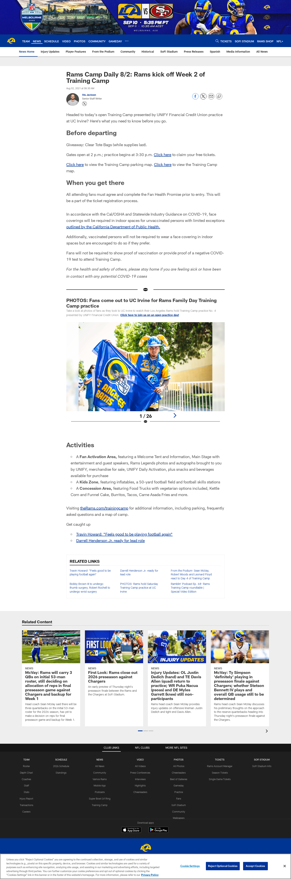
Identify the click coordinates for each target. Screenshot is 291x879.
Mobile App (100, 785)
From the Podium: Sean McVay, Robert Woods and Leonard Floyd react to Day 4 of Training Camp (191, 574)
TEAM (26, 759)
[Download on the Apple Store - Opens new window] (131, 830)
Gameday (179, 785)
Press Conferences (140, 772)
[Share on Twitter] (203, 98)
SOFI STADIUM (262, 759)
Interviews (140, 779)
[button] (140, 730)
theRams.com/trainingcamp (104, 508)
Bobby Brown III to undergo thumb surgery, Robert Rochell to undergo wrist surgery (90, 587)
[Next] (174, 415)
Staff (26, 785)
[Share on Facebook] (195, 98)
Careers (26, 811)
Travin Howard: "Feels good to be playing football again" (124, 534)
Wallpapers (178, 817)
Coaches (26, 779)
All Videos (140, 766)
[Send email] (211, 98)
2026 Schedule (61, 766)
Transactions (26, 805)
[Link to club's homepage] (11, 40)
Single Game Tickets (220, 779)
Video (140, 759)
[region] (145, 866)
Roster (26, 766)
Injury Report (26, 798)
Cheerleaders (140, 792)
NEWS (99, 759)
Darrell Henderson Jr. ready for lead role (110, 540)
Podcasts (100, 792)
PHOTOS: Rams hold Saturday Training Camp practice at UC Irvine (139, 587)
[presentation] (267, 731)
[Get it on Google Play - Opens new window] (158, 832)
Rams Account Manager (219, 766)
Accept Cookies (255, 866)
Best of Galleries (178, 779)
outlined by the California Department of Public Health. (113, 226)
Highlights (140, 785)
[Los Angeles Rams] (145, 848)
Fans (178, 798)
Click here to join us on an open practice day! (149, 315)
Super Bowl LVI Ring (99, 798)
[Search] (217, 41)
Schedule (61, 759)
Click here (162, 154)
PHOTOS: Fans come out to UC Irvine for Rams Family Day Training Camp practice (141, 303)
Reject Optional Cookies (223, 866)
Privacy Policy (150, 874)
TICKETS (219, 759)
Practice (178, 792)
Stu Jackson (89, 94)
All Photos (178, 766)
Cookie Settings (190, 866)
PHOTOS (179, 759)
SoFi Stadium (178, 805)
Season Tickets (220, 772)
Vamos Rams (100, 779)
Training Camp (99, 805)
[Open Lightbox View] (145, 375)
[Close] (284, 866)
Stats (26, 792)
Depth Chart (26, 772)
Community (99, 772)
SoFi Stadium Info (261, 766)
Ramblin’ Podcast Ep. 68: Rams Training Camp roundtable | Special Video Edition (190, 587)
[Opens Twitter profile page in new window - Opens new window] (84, 103)
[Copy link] (219, 96)
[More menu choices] (126, 41)
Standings (61, 772)
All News (99, 766)
